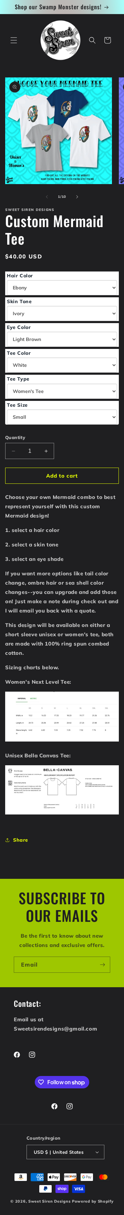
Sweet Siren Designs (49, 1201)
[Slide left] (46, 196)
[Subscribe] (102, 965)
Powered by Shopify (93, 1201)
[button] (13, 40)
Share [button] (20, 840)
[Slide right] (77, 196)
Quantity (15, 437)
